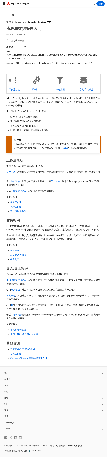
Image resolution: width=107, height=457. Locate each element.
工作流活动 (14, 89)
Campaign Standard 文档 (39, 22)
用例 (34, 89)
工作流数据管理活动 (16, 280)
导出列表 (17, 314)
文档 (8, 22)
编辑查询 (14, 250)
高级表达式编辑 (18, 254)
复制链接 (21, 41)
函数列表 (14, 259)
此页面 (65, 147)
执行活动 (15, 181)
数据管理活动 (19, 191)
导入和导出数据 (18, 329)
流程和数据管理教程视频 (22, 349)
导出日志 (10, 295)
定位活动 (10, 172)
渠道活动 (55, 181)
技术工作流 (15, 353)
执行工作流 (15, 206)
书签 (11, 41)
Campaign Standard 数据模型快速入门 (28, 358)
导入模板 (15, 289)
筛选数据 (60, 89)
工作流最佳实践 (18, 211)
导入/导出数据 (86, 89)
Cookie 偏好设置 (74, 445)
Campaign (19, 22)
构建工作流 (15, 202)
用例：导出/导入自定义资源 (24, 334)
